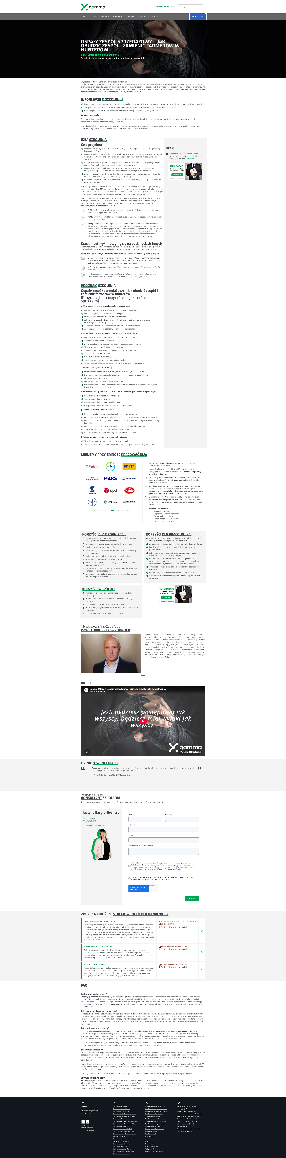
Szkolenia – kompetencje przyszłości (125, 1121)
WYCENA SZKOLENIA (156, 802)
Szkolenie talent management (123, 1151)
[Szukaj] (205, 7)
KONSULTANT (197, 17)
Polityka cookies (150, 1149)
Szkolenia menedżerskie (121, 1109)
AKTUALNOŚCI (143, 17)
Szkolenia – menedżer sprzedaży (156, 1119)
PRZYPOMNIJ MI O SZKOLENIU (131, 802)
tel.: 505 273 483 (89, 821)
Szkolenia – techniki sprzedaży (155, 1121)
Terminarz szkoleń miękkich (122, 1129)
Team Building (150, 1136)
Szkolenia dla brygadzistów (154, 1124)
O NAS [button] (83, 17)
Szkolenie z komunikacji (153, 1126)
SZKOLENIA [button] (117, 17)
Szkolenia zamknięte (120, 1106)
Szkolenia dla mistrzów (121, 1154)
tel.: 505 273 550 (86, 1113)
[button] (85, 484)
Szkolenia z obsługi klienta (122, 1149)
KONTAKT (155, 17)
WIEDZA (131, 17)
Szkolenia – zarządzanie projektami (125, 1116)
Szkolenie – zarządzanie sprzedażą (156, 1111)
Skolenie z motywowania (121, 1141)
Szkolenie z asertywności (121, 1144)
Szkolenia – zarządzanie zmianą (155, 1106)
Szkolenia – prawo (119, 1126)
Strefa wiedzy (149, 1144)
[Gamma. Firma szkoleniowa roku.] (93, 7)
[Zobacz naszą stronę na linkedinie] (87, 1122)
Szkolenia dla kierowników (154, 1114)
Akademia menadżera (120, 1136)
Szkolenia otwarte (151, 1131)
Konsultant (189, 159)
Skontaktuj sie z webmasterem (155, 1151)
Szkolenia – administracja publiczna (125, 1124)
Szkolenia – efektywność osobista (124, 1114)
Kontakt (147, 1139)
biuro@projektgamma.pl (89, 1111)
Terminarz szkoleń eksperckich (123, 1131)
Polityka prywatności (152, 1146)
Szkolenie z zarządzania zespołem (124, 1134)
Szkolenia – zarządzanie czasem (156, 1109)
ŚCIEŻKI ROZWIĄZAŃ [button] (99, 17)
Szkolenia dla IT (150, 1134)
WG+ (173, 6)
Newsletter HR (162, 6)
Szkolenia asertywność (153, 1116)
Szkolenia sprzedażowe (121, 1111)
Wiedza (147, 1141)
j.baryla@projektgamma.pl (93, 826)
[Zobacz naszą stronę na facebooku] (83, 1122)
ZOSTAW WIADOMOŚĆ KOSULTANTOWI (98, 802)
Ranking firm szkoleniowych (154, 1129)
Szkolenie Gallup (119, 1139)
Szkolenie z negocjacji (120, 1146)
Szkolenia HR (117, 1119)
